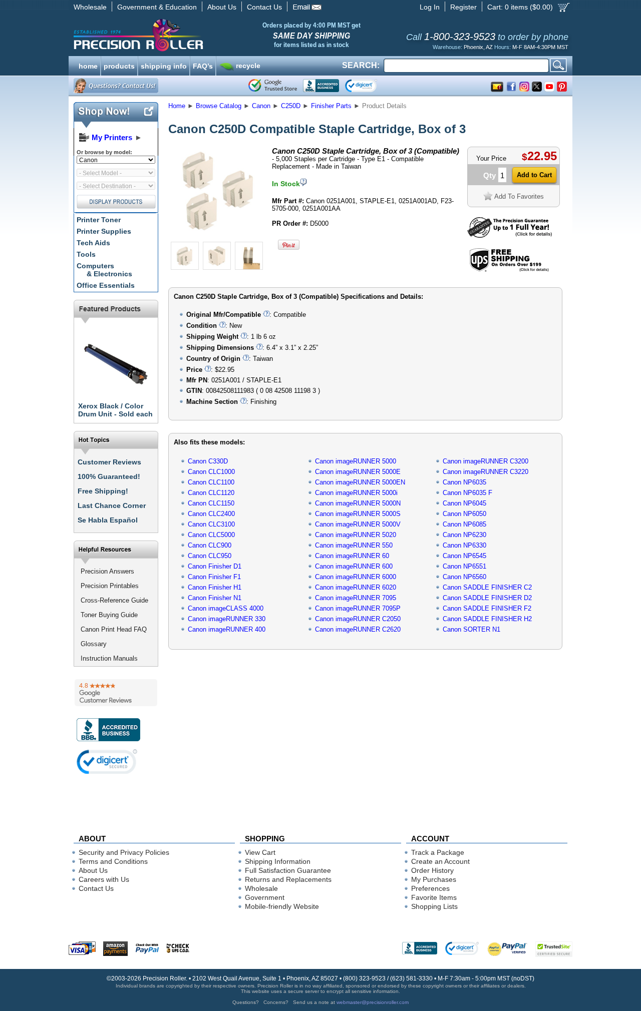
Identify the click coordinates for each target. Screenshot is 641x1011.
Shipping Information (277, 861)
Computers (104, 270)
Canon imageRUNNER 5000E (358, 471)
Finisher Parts (331, 106)
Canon (261, 106)
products (119, 65)
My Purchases (433, 879)
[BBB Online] (321, 85)
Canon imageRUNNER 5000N (358, 503)
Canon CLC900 (209, 545)
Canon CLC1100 (211, 482)
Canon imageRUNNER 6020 (355, 587)
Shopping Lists (434, 906)
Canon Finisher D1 (214, 566)
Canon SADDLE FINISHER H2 (487, 619)
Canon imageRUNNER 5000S (358, 514)
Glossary (94, 644)
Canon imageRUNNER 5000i (356, 492)
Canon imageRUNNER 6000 (355, 577)
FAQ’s (203, 65)
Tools (86, 254)
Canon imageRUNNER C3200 (485, 461)
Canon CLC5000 (211, 535)
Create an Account (440, 861)
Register (463, 7)
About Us (221, 7)
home (88, 65)
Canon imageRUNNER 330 (226, 619)
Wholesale (90, 7)
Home (176, 106)
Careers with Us (104, 879)
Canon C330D (208, 461)
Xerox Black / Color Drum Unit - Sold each (115, 410)
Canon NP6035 (464, 482)
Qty (489, 175)
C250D (290, 106)
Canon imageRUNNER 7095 (355, 598)
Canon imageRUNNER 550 (354, 545)
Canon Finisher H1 (214, 587)
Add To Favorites (519, 196)
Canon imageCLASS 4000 (225, 608)
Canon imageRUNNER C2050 (358, 619)
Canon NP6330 (464, 545)
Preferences (430, 888)
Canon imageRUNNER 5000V (358, 524)
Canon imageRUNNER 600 (354, 566)
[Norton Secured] (369, 85)
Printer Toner (99, 220)
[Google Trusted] (272, 85)
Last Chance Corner (112, 505)
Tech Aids (93, 243)
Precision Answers (107, 571)
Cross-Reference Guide (114, 600)
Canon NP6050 (464, 514)
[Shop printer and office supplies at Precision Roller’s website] (190, 35)
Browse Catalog (218, 106)
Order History (432, 870)
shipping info (164, 65)
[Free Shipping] (509, 270)
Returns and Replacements (288, 879)
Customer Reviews (109, 462)
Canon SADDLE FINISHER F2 (487, 608)
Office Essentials (106, 285)
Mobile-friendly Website (282, 906)
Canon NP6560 (464, 577)
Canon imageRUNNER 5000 (355, 461)
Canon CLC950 (209, 556)
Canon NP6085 (464, 524)
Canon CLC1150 (211, 503)
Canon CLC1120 (211, 492)
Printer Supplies (104, 231)
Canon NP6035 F (467, 492)
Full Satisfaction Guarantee (288, 870)
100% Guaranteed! (109, 476)
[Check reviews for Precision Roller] (116, 692)
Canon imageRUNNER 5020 (355, 535)
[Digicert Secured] (107, 761)
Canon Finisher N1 (214, 598)
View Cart (260, 852)
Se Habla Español (108, 520)
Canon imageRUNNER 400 (226, 629)
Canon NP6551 (464, 566)
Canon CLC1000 (211, 471)
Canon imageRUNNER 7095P (358, 608)
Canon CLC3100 (211, 524)
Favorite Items (434, 897)
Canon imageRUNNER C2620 (358, 629)
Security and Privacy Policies (124, 852)
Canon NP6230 (464, 535)
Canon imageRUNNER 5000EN (360, 482)
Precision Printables (110, 586)
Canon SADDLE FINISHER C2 (487, 587)
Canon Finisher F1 (214, 577)
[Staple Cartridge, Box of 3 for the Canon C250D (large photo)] (217, 236)
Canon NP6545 (464, 556)
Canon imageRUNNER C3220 (485, 471)
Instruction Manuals (109, 658)
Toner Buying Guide (109, 615)
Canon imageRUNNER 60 (352, 556)
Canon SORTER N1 (471, 629)
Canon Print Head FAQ (114, 629)
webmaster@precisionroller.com (373, 1002)
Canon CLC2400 (211, 514)
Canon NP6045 (464, 503)
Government (264, 897)
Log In (430, 7)
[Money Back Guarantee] (509, 235)
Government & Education (157, 7)
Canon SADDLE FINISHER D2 (487, 598)
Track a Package (437, 852)
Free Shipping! (103, 491)
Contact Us (264, 7)
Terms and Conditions (113, 861)
